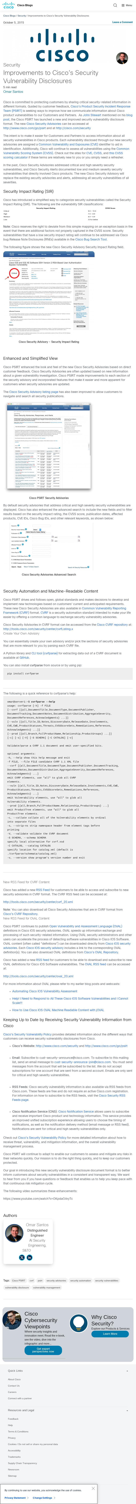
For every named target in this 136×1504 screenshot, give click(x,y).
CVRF (44, 613)
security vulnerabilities (106, 1280)
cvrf (32, 1280)
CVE (89, 153)
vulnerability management (46, 1287)
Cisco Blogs (25, 5)
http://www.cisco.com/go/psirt (24, 128)
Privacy (12, 1438)
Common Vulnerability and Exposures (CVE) (69, 144)
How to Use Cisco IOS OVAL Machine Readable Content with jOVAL (58, 1010)
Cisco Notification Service (76, 1111)
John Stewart (92, 115)
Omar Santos (13, 91)
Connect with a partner (20, 1398)
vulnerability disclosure (17, 1287)
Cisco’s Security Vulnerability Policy (27, 1034)
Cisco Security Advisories (44, 124)
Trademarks (14, 1457)
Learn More (110, 1334)
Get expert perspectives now (43, 1350)
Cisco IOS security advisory (44, 948)
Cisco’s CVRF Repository (20, 914)
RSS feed (42, 960)
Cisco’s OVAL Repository (100, 952)
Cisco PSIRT (18, 1280)
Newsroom (13, 1469)
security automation (80, 1280)
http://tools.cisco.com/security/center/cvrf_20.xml (38, 902)
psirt (40, 1280)
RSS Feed (43, 890)
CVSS (98, 153)
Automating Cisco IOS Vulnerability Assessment (44, 991)
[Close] (93, 1488)
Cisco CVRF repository (112, 625)
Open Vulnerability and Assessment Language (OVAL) (85, 926)
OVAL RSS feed (95, 964)
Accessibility (14, 1450)
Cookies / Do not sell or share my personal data (33, 1444)
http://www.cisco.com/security (57, 1046)
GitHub (24, 658)
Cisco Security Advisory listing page (33, 392)
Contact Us (14, 1385)
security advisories (56, 1280)
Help (10, 1425)
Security (22, 15)
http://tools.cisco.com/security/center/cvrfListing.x (38, 629)
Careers (12, 1392)
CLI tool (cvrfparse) (45, 653)
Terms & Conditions (18, 1431)
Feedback (13, 1419)
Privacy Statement (15, 1497)
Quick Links (15, 1370)
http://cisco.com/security (73, 128)
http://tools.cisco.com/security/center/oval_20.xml (38, 976)
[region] (49, 1494)
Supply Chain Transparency (22, 1463)
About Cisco (14, 1379)
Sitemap (12, 1476)
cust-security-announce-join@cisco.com (82, 1062)
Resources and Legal (21, 1410)
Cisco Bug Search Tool (91, 239)
